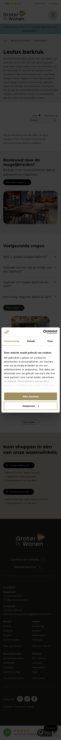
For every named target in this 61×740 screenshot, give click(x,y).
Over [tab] (50, 341)
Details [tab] (31, 341)
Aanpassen (28, 406)
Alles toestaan (30, 396)
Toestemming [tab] (11, 341)
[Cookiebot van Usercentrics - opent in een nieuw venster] (43, 332)
